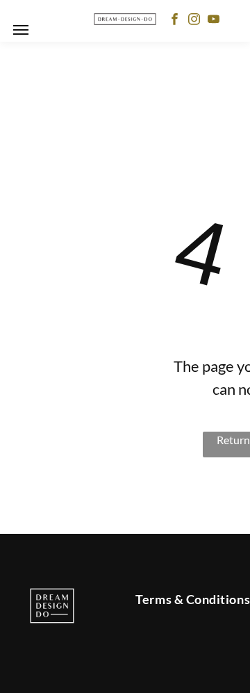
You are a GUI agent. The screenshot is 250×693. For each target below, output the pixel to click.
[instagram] (194, 20)
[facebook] (174, 20)
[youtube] (213, 20)
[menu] (21, 30)
